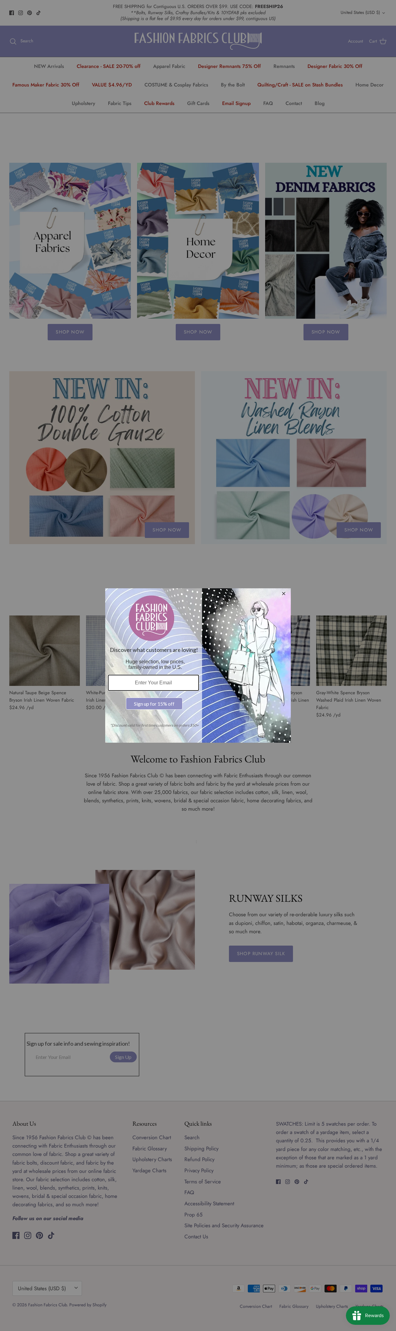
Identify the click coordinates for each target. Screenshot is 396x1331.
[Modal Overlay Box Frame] (198, 665)
